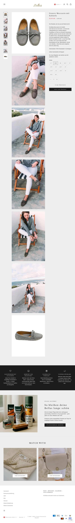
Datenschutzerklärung (9, 493)
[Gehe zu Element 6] (6, 50)
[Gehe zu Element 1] (6, 14)
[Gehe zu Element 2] (6, 21)
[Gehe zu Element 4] (6, 36)
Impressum (6, 491)
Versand (5, 500)
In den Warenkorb (60, 85)
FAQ (4, 498)
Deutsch (21, 517)
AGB (5, 495)
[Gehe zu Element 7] (6, 56)
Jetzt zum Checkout (60, 89)
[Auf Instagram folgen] (4, 510)
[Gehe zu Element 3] (6, 28)
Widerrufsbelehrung (8, 503)
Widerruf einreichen (8, 505)
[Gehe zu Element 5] (6, 43)
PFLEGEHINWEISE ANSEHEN (55, 425)
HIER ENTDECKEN (20, 475)
